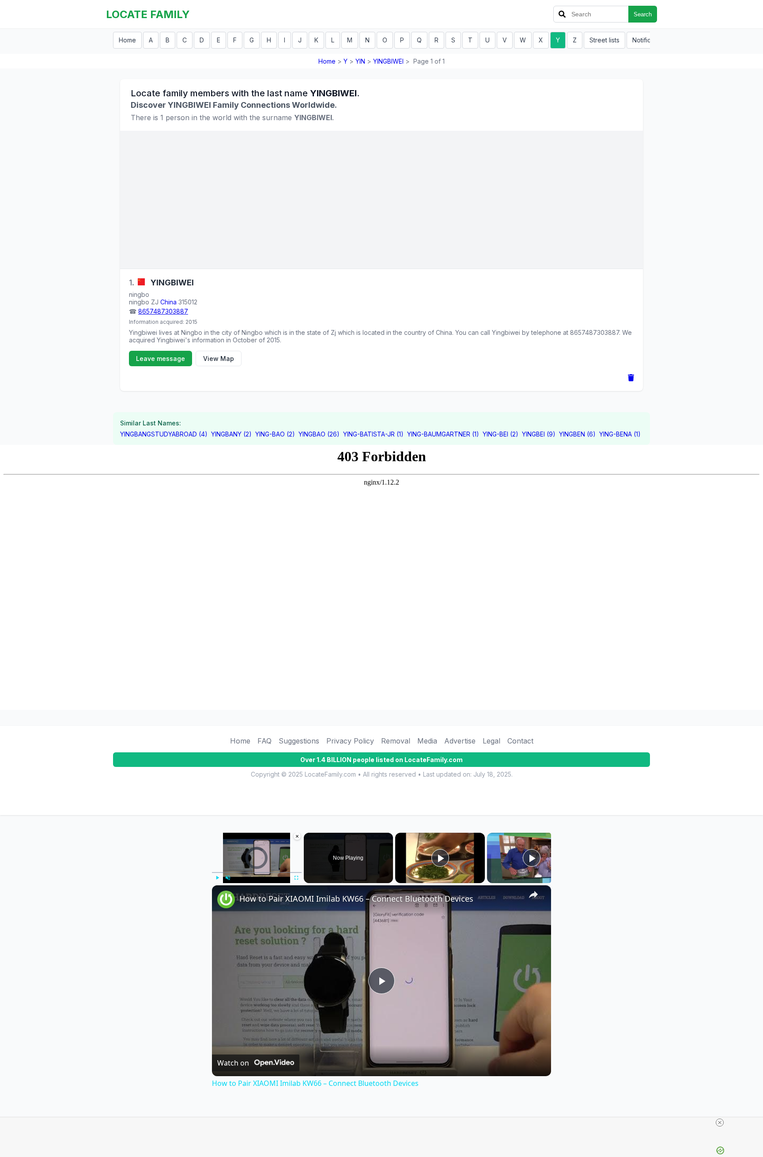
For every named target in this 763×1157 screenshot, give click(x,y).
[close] (720, 1123)
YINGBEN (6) (577, 434)
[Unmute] (228, 877)
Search (643, 14)
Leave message (160, 358)
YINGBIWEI (388, 61)
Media (427, 740)
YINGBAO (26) (319, 434)
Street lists (604, 40)
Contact (520, 740)
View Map (218, 358)
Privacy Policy (350, 740)
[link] (226, 899)
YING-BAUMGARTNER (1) (443, 434)
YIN (360, 61)
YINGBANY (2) (231, 434)
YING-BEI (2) (500, 434)
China (168, 302)
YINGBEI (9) (538, 434)
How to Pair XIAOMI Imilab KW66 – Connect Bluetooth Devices (356, 898)
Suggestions (299, 740)
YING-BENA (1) (620, 434)
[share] (533, 895)
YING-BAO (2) (275, 434)
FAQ (264, 740)
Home (127, 40)
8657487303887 (163, 311)
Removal (395, 740)
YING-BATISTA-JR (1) (373, 434)
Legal (491, 740)
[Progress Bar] (257, 872)
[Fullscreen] (296, 877)
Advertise (460, 740)
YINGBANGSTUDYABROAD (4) (164, 434)
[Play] (217, 877)
